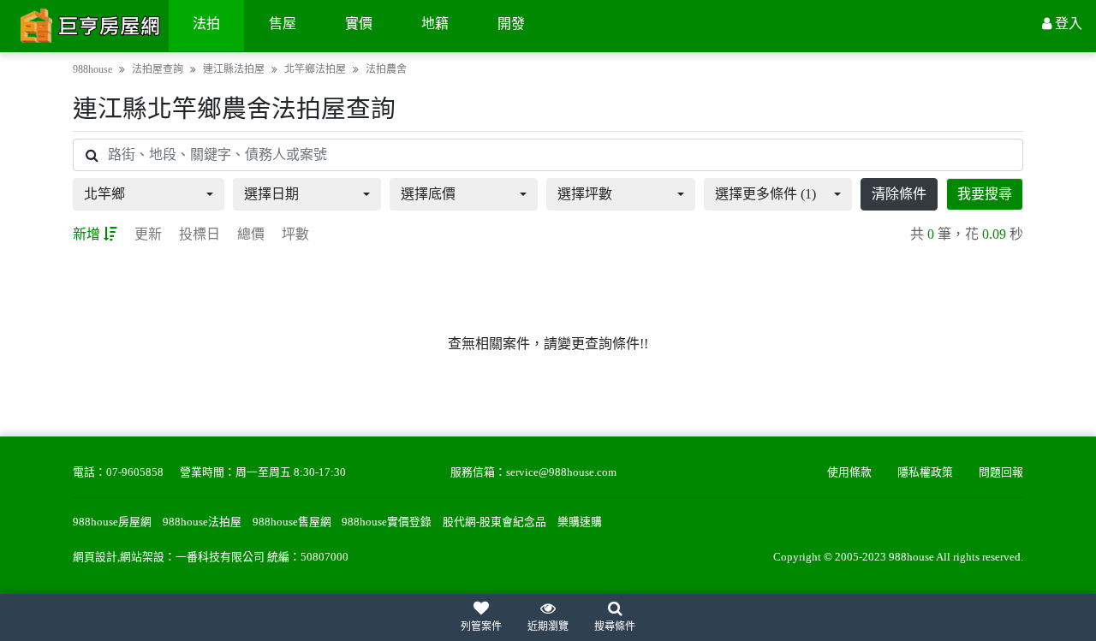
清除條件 (899, 194)
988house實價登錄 (387, 522)
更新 (148, 234)
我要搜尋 (984, 194)
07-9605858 (135, 472)
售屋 (282, 23)
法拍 (206, 23)
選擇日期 (271, 194)
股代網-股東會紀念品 (494, 522)
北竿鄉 (104, 194)
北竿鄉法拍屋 (315, 69)
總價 (251, 234)
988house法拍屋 (202, 522)
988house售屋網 (292, 522)
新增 (86, 234)
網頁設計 (95, 557)
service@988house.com (561, 472)
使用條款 (849, 472)
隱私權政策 (925, 472)
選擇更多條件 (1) (765, 194)
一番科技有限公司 (220, 557)
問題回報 (1001, 472)
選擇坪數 (584, 194)
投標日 (199, 234)
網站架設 (142, 557)
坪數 (295, 234)
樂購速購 (579, 522)
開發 (511, 23)
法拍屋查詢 (157, 69)
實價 (358, 23)
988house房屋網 (112, 522)
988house (92, 69)
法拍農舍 (386, 69)
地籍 (435, 23)
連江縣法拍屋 (234, 69)
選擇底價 (428, 194)
